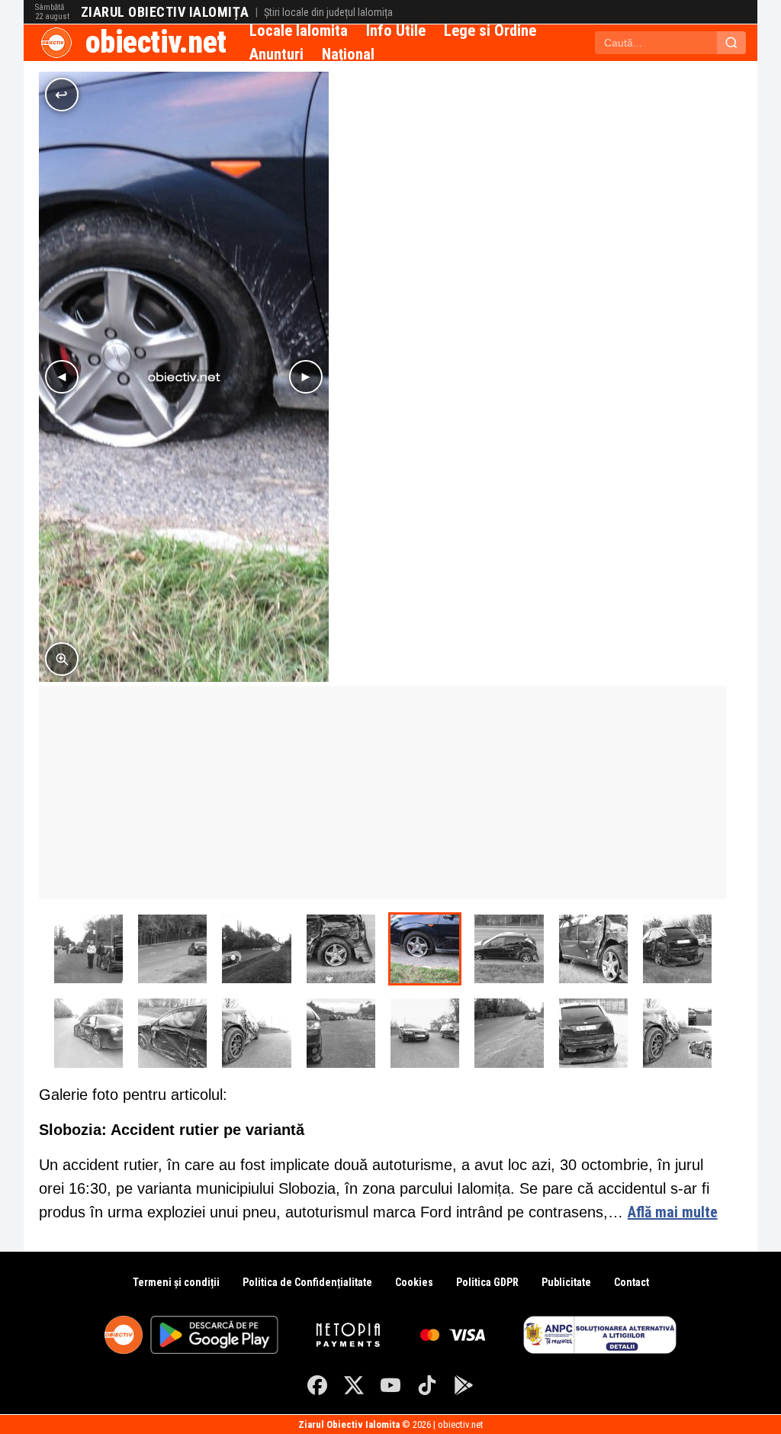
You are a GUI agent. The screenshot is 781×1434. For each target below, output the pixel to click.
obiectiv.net (156, 42)
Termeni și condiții (176, 1282)
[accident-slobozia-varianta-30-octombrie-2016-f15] (172, 949)
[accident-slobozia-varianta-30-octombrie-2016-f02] (593, 1032)
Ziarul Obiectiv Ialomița (165, 12)
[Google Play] (464, 1385)
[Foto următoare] (306, 377)
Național (348, 54)
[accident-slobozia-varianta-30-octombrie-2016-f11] (508, 949)
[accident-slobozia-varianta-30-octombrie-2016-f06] (256, 1032)
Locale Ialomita (298, 30)
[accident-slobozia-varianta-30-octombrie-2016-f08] (88, 1032)
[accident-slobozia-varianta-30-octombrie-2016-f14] (256, 949)
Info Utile (396, 30)
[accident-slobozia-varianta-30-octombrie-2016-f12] (424, 949)
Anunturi (276, 54)
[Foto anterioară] (62, 377)
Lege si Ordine (490, 30)
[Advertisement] (383, 792)
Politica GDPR (487, 1282)
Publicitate (566, 1282)
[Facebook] (317, 1385)
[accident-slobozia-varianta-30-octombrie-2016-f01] (88, 949)
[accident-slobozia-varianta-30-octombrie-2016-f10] (593, 949)
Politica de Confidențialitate (307, 1282)
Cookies (414, 1282)
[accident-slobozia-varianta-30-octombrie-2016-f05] (341, 1032)
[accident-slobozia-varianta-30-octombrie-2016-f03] (508, 1032)
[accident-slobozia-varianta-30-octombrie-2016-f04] (424, 1032)
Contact (631, 1282)
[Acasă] (56, 42)
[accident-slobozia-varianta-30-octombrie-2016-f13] (341, 949)
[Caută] (731, 42)
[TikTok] (427, 1385)
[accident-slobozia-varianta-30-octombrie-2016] (677, 1032)
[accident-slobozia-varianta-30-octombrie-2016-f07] (172, 1032)
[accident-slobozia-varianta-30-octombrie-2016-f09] (677, 949)
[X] (354, 1385)
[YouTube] (390, 1385)
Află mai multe (673, 1212)
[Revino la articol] (62, 94)
